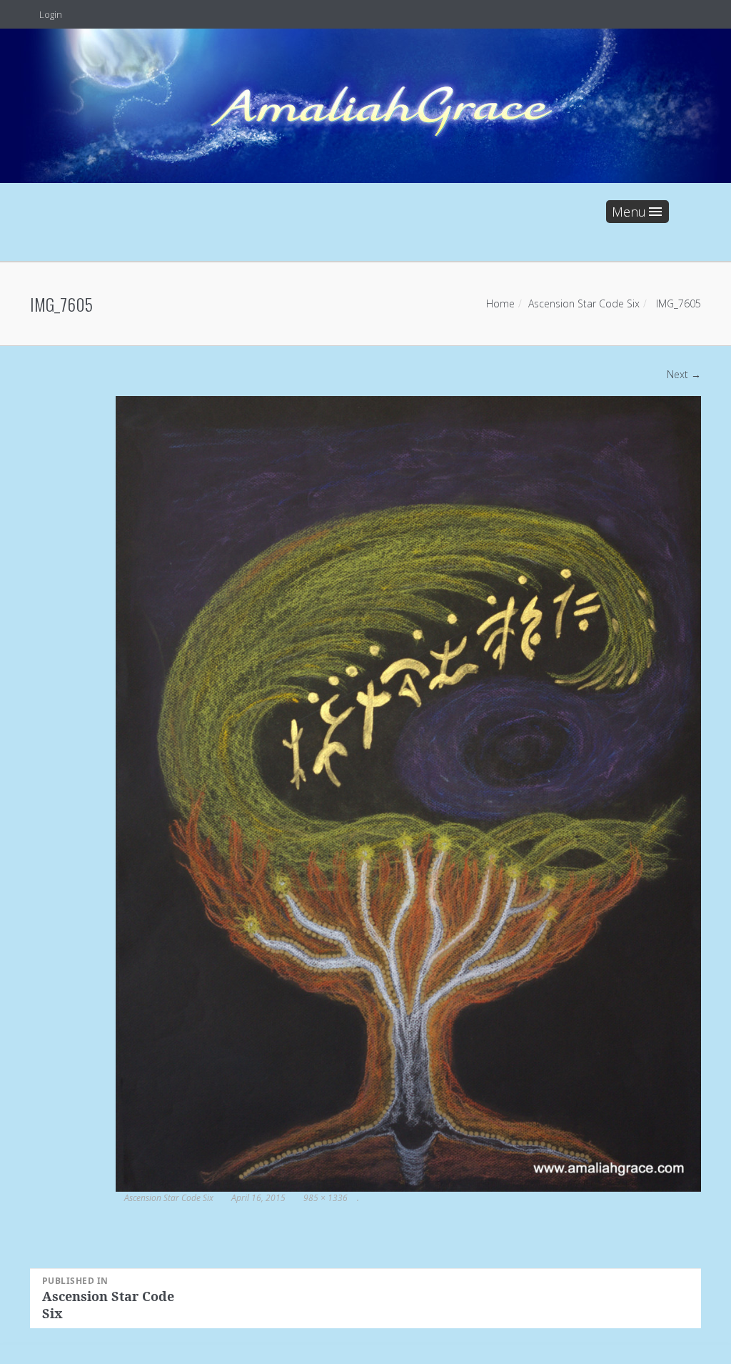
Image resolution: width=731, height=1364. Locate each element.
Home (500, 303)
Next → (684, 374)
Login (49, 14)
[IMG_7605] (408, 792)
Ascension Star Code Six (584, 303)
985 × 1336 (325, 1198)
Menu (629, 211)
